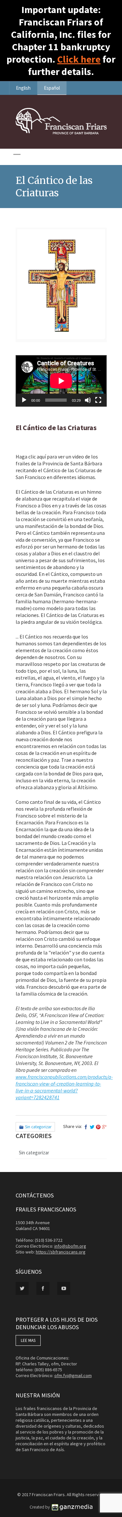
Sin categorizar (38, 1127)
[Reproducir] (24, 400)
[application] (61, 381)
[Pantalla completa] (98, 400)
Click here (79, 59)
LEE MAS (28, 1340)
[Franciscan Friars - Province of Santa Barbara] (61, 133)
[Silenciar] (88, 400)
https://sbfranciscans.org (61, 1252)
